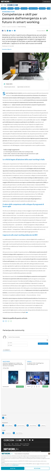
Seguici (17, 440)
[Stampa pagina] (15, 31)
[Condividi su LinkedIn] (7, 31)
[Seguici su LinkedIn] (24, 440)
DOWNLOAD (20, 386)
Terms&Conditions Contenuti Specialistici (12, 445)
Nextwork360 (7, 451)
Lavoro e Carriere (11, 26)
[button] (3, 5)
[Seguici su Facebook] (30, 440)
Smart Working (22, 26)
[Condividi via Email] (10, 31)
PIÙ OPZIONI (37, 468)
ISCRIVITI (45, 386)
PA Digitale (17, 8)
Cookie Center (25, 445)
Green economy (24, 8)
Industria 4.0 (3, 8)
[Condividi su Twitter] (5, 31)
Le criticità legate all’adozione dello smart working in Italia (18, 151)
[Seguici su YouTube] (32, 440)
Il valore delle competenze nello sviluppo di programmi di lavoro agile (20, 153)
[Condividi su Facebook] (3, 31)
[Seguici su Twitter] (27, 440)
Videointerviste (42, 8)
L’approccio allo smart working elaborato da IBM (15, 155)
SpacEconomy (10, 8)
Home (3, 26)
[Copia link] (12, 31)
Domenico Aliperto (6, 49)
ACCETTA (12, 468)
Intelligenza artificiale (33, 8)
